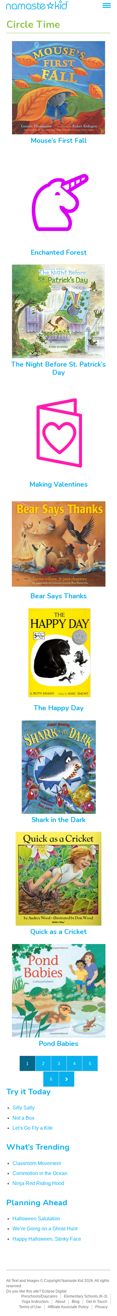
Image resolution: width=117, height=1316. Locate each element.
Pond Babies (58, 1043)
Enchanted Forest (59, 252)
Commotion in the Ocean (39, 1173)
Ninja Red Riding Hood (38, 1183)
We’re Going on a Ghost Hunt (44, 1228)
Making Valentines (58, 484)
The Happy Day (59, 708)
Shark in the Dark (58, 820)
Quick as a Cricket (58, 932)
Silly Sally (23, 1107)
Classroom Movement (36, 1163)
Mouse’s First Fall (59, 140)
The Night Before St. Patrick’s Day (58, 368)
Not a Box (23, 1118)
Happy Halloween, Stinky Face (46, 1239)
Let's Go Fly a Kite (32, 1128)
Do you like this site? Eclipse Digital (36, 1291)
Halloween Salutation (36, 1218)
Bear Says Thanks (58, 596)
